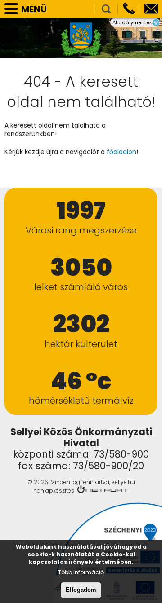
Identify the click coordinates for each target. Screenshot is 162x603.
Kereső (106, 9)
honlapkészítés (53, 490)
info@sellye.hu (151, 9)
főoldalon (121, 151)
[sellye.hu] (81, 39)
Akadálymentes (132, 22)
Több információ (81, 572)
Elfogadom (81, 589)
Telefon (129, 9)
